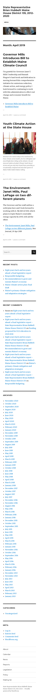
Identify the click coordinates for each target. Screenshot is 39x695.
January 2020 (10, 430)
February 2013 (11, 593)
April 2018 (9, 480)
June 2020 (9, 415)
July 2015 (8, 529)
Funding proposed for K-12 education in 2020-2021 (20, 331)
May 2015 (9, 535)
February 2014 (11, 567)
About (5, 649)
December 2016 (11, 500)
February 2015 (10, 544)
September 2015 (11, 526)
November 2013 (11, 576)
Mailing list (7, 680)
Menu (6, 22)
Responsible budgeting (14, 276)
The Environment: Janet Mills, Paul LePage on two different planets (17, 193)
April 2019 (9, 456)
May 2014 (9, 558)
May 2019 (9, 453)
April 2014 (9, 561)
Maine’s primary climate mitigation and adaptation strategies (20, 366)
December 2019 (11, 433)
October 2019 (10, 439)
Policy (5, 675)
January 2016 (10, 517)
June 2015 (9, 532)
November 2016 (11, 503)
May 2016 (9, 509)
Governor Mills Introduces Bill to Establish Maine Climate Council (16, 60)
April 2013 (9, 588)
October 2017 (10, 491)
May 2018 (9, 477)
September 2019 (11, 442)
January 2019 (10, 465)
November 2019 (11, 436)
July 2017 (8, 497)
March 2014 (10, 564)
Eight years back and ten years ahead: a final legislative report (19, 314)
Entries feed (10, 634)
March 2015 (10, 541)
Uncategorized (11, 613)
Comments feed (11, 636)
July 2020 (9, 412)
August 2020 (10, 410)
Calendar (7, 654)
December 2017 (11, 488)
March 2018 (10, 482)
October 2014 (10, 552)
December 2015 (11, 520)
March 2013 (10, 590)
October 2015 (10, 523)
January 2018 (10, 485)
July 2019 (8, 447)
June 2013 (9, 582)
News (5, 660)
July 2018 (8, 471)
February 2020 (11, 427)
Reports (6, 665)
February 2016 (11, 515)
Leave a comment (20, 115)
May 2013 (9, 585)
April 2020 (9, 421)
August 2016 (10, 506)
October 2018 (10, 468)
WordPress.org (11, 639)
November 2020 (11, 401)
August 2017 (10, 494)
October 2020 (10, 404)
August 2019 (10, 445)
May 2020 (9, 418)
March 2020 (10, 424)
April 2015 (9, 538)
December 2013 (11, 573)
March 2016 (10, 512)
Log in (7, 631)
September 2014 (11, 555)
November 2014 (11, 550)
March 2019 (10, 459)
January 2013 (10, 596)
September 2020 (12, 407)
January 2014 (10, 570)
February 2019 (11, 462)
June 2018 (9, 474)
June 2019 (9, 450)
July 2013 (8, 579)
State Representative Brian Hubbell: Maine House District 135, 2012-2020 (18, 12)
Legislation (7, 670)
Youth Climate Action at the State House (19, 125)
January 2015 (10, 547)
